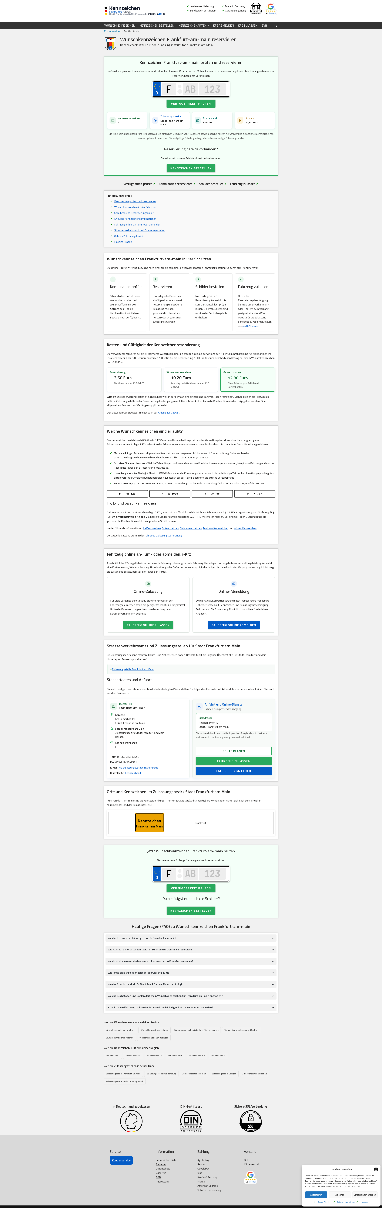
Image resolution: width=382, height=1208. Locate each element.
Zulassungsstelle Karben (194, 1073)
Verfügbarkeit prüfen (191, 103)
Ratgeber (161, 1164)
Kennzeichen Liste (166, 1160)
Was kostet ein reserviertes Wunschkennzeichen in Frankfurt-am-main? (150, 961)
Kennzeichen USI (133, 1055)
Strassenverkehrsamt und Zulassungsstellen (139, 230)
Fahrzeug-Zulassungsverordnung (163, 535)
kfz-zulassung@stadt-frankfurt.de (138, 768)
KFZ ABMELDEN (223, 25)
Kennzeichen (115, 31)
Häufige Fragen (123, 242)
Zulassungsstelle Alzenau (254, 1073)
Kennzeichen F (133, 773)
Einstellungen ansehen (365, 1195)
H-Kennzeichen (152, 528)
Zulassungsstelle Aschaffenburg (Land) (124, 1081)
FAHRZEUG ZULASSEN (234, 761)
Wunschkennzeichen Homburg (120, 1030)
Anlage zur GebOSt (169, 413)
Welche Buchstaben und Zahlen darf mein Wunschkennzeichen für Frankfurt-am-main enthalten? (165, 996)
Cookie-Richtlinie (325, 1202)
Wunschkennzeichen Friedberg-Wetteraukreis (196, 1030)
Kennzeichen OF (218, 1055)
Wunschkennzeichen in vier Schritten (135, 207)
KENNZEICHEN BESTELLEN (156, 25)
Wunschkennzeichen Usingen (154, 1030)
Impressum (364, 1202)
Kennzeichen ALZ (197, 1055)
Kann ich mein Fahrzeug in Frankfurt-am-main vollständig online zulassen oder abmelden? (160, 1007)
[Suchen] (276, 25)
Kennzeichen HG (175, 1055)
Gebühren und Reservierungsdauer (134, 213)
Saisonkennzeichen (191, 528)
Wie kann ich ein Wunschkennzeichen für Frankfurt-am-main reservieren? (151, 949)
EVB (264, 25)
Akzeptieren (316, 1195)
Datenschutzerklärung (346, 1202)
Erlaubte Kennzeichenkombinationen (135, 219)
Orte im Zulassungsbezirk (128, 236)
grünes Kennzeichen (245, 528)
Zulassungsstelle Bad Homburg (161, 1073)
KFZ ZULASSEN (248, 25)
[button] (376, 1169)
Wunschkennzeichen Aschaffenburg (241, 1030)
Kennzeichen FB (154, 1055)
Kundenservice (121, 1160)
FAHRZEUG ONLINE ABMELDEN (234, 625)
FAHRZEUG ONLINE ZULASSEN (148, 625)
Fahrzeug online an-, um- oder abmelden (137, 224)
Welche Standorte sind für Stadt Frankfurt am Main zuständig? (145, 984)
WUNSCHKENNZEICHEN (119, 25)
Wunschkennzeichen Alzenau (120, 1037)
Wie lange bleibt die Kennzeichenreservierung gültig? (139, 973)
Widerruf (161, 1173)
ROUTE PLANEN (233, 751)
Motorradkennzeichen (215, 528)
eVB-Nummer (251, 326)
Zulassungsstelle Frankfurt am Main (133, 669)
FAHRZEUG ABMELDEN (233, 771)
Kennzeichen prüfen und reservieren (135, 201)
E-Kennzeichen (170, 528)
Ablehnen (339, 1195)
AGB (158, 1177)
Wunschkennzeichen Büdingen (154, 1037)
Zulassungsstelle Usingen (224, 1073)
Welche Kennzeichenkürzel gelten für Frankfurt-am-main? (142, 938)
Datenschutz (163, 1169)
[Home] (105, 31)
